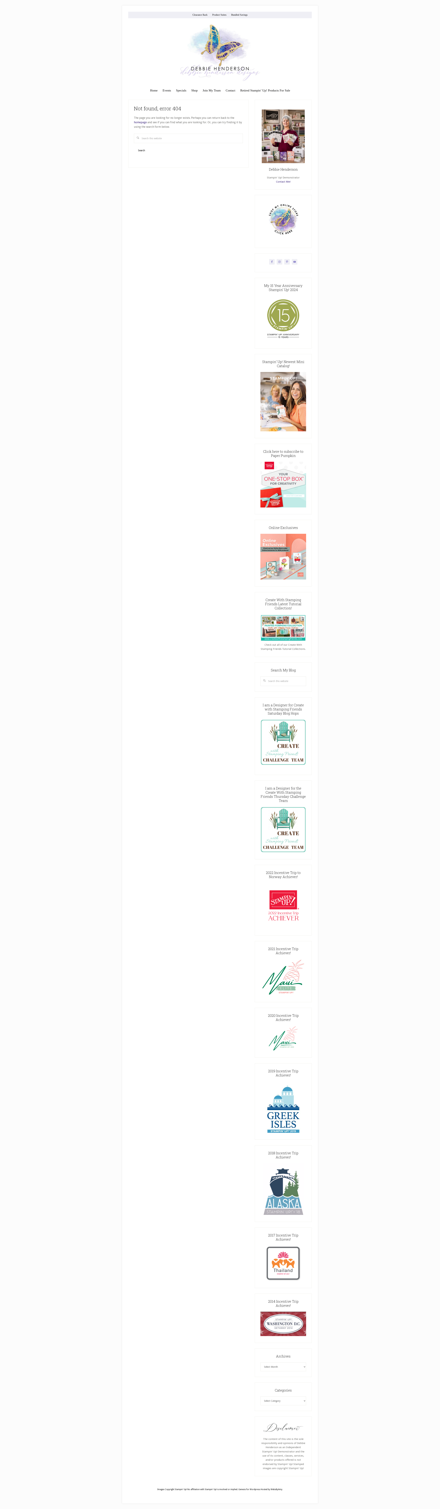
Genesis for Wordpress (249, 1489)
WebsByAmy (276, 1489)
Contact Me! (283, 181)
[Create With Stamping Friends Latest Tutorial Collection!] (283, 640)
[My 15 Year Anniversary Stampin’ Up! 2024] (283, 340)
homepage (140, 122)
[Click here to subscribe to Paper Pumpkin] (283, 506)
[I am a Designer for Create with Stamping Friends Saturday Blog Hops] (283, 742)
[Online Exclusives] (283, 578)
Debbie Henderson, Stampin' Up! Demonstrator (220, 52)
